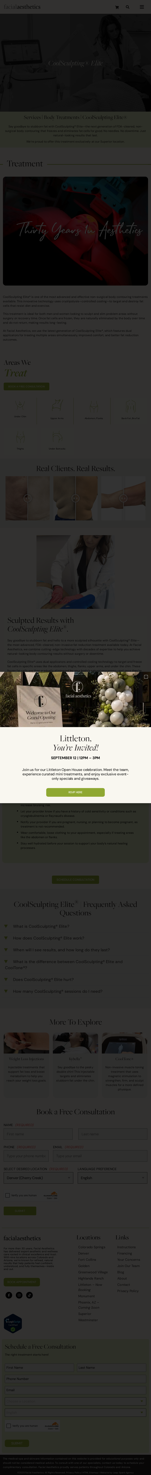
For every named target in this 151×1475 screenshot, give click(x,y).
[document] (75, 737)
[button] (146, 677)
